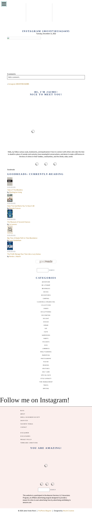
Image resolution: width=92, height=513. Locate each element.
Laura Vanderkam (15, 240)
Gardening (46, 335)
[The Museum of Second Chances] (10, 217)
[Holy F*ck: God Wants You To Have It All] (9, 201)
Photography (46, 358)
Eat (46, 328)
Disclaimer (24, 433)
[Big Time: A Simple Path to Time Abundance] (10, 233)
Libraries (46, 348)
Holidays (46, 342)
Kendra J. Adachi (15, 256)
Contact (23, 427)
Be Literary (46, 285)
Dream (46, 325)
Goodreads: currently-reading (35, 174)
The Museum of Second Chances (18, 222)
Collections (46, 305)
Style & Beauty (46, 378)
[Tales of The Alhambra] (9, 185)
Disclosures (25, 436)
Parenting (46, 355)
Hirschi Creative (68, 511)
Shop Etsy (24, 420)
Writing (46, 388)
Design (46, 322)
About (22, 414)
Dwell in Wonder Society (30, 417)
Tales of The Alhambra (15, 190)
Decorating (46, 315)
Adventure (46, 282)
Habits (46, 338)
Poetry (46, 362)
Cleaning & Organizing (46, 302)
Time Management (46, 382)
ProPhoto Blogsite (44, 511)
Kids (46, 345)
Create (46, 308)
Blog (22, 410)
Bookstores (46, 295)
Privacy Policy (26, 439)
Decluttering (46, 312)
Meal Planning (46, 352)
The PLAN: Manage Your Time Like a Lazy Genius (24, 254)
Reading (46, 365)
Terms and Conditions (29, 443)
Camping (46, 298)
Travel (45, 385)
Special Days (46, 375)
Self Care (46, 372)
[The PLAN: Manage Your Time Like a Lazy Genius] (10, 249)
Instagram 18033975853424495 (18, 84)
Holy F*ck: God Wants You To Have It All (20, 206)
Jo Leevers (13, 224)
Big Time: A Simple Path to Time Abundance (22, 238)
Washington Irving (15, 192)
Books (46, 292)
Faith (46, 332)
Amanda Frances (15, 208)
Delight (46, 318)
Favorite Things (26, 424)
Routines (46, 368)
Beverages (46, 288)
